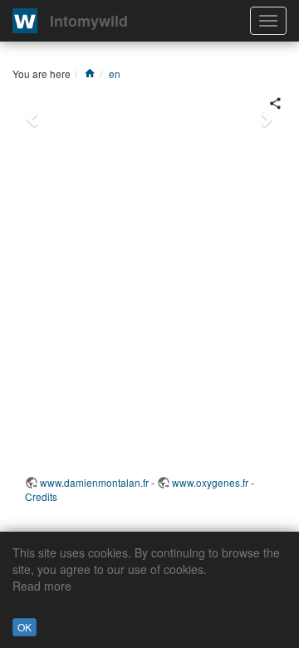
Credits (41, 496)
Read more (41, 585)
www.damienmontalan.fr (94, 482)
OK (24, 627)
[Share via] (275, 101)
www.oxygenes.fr (210, 482)
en (114, 73)
